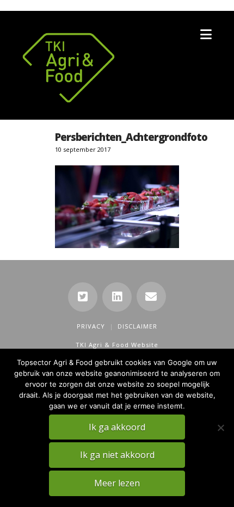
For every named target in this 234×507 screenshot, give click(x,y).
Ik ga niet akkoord (117, 455)
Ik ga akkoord (117, 427)
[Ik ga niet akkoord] (220, 427)
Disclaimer (137, 326)
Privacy (91, 326)
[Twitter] (82, 297)
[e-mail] (151, 296)
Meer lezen (117, 483)
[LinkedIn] (117, 297)
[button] (206, 34)
